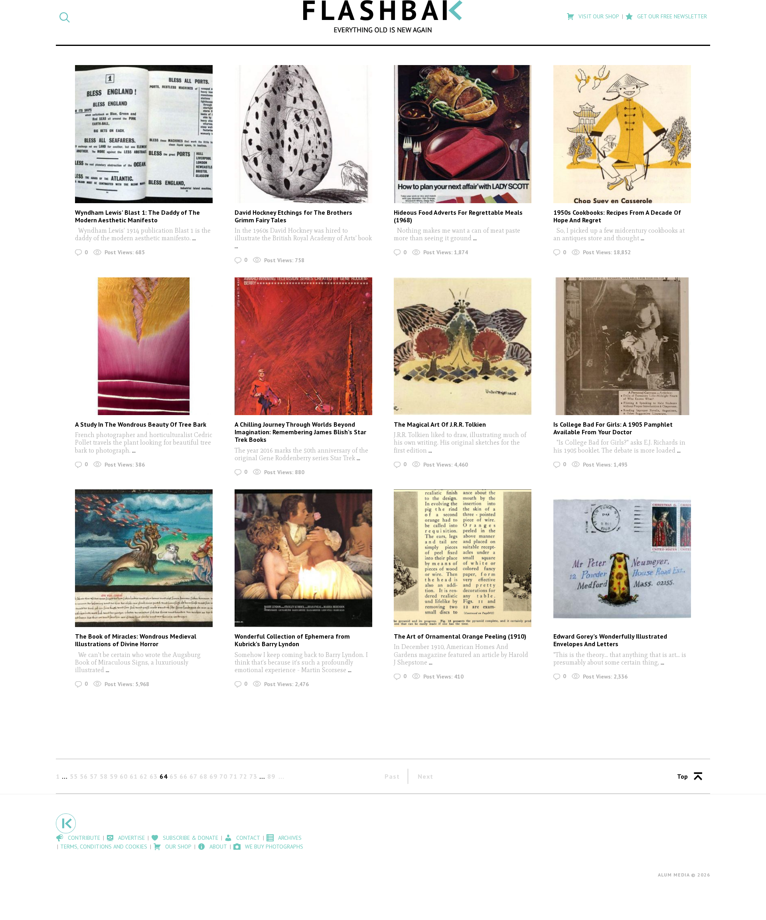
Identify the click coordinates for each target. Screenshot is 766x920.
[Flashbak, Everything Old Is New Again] (383, 16)
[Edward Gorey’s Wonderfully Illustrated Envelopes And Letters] (622, 558)
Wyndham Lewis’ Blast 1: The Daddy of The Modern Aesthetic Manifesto (137, 216)
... (193, 238)
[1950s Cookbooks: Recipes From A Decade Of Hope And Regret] (622, 134)
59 (114, 776)
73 (253, 776)
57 (94, 776)
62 (144, 776)
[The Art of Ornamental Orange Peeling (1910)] (462, 558)
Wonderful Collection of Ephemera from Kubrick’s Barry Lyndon (292, 640)
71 (233, 776)
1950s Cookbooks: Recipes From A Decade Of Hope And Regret (617, 216)
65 (174, 776)
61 (134, 776)
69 (213, 776)
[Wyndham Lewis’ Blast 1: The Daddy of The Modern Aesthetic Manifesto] (144, 134)
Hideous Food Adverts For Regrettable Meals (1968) (458, 216)
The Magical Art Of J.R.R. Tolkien (440, 424)
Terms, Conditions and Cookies (103, 846)
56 (84, 776)
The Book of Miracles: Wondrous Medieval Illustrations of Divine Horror (135, 640)
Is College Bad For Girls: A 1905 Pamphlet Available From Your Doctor (613, 428)
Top (682, 776)
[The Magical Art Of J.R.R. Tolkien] (462, 346)
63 (154, 776)
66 (184, 776)
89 (271, 776)
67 (193, 776)
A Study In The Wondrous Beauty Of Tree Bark (140, 424)
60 (124, 776)
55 (74, 776)
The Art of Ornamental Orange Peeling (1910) (460, 636)
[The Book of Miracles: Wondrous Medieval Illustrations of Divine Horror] (144, 558)
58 (104, 776)
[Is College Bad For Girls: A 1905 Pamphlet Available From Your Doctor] (622, 346)
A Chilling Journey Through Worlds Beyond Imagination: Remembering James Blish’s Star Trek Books (300, 431)
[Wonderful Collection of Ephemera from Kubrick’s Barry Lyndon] (303, 558)
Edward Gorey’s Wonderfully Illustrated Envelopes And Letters (610, 640)
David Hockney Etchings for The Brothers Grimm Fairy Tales (293, 216)
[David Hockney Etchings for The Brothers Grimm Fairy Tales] (303, 134)
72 (243, 776)
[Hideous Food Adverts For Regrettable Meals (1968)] (462, 134)
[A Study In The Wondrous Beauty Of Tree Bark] (144, 346)
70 (223, 776)
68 (203, 776)
